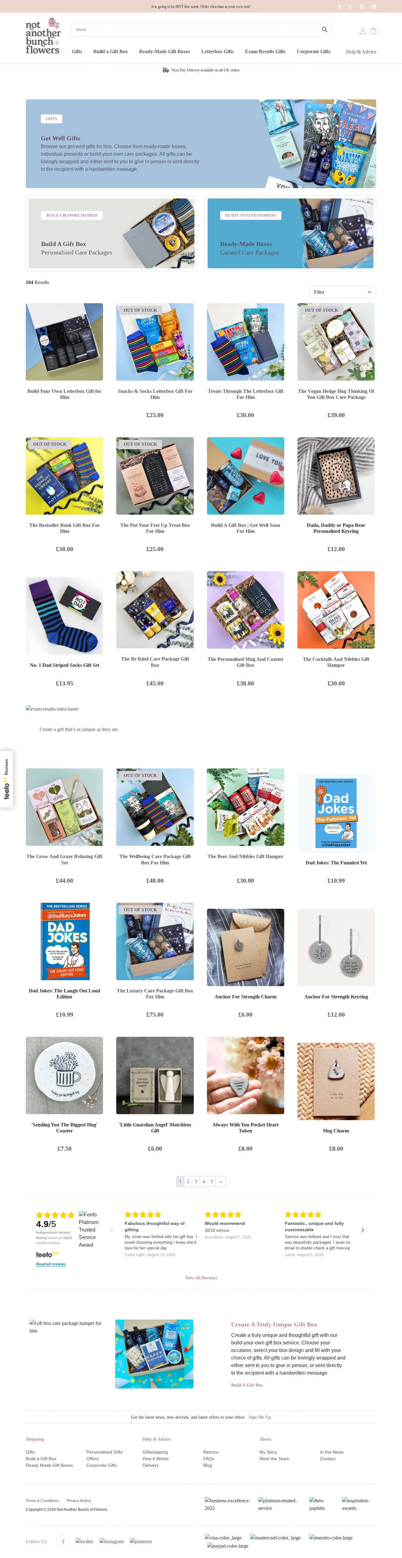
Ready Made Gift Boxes (49, 1465)
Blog (207, 1465)
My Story (268, 1452)
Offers (92, 1458)
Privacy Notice (79, 1501)
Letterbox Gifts (217, 51)
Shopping (35, 1439)
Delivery (151, 1465)
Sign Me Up (259, 1417)
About (265, 1439)
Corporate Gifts (313, 51)
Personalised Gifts (104, 1452)
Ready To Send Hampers (250, 215)
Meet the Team (274, 1458)
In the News (332, 1452)
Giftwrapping (155, 1452)
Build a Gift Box (110, 51)
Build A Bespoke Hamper (72, 215)
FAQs (208, 1458)
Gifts (77, 51)
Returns (211, 1452)
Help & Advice (361, 51)
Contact (327, 1458)
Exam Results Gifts (265, 51)
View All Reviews (201, 1278)
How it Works (156, 1458)
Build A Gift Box (247, 1385)
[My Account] (363, 30)
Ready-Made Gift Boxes (164, 51)
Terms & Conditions (42, 1501)
